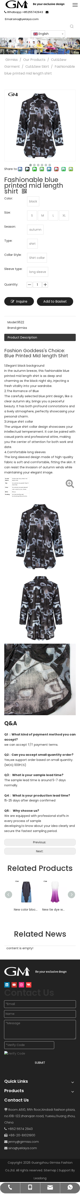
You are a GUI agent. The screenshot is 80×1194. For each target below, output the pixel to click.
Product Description (22, 337)
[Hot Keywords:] (72, 26)
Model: (12, 322)
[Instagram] (21, 984)
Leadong (40, 1178)
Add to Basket (55, 301)
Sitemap (50, 1170)
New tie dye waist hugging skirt (54, 909)
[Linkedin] (7, 984)
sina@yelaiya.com (22, 1148)
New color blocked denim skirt (26, 909)
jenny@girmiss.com (23, 1141)
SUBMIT (40, 1063)
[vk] (28, 984)
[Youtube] (14, 984)
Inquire (21, 301)
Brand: (12, 328)
